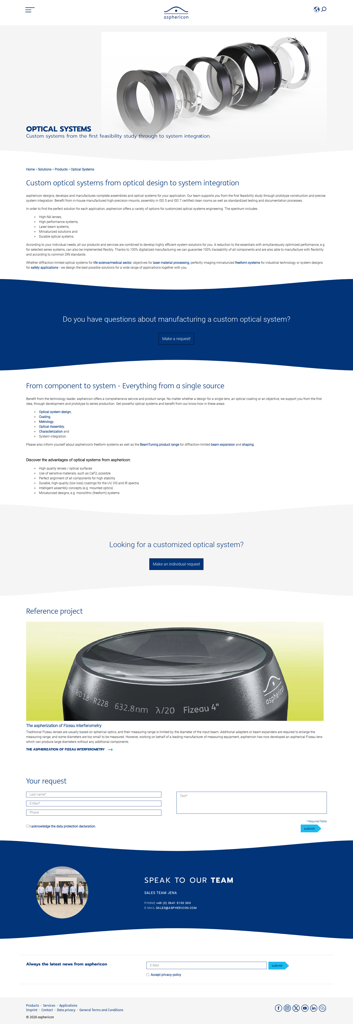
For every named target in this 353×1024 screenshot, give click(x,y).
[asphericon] (176, 18)
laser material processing (171, 263)
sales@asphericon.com (176, 907)
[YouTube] (305, 1011)
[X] (297, 1011)
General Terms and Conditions (101, 1010)
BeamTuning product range (159, 444)
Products (61, 169)
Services (49, 1005)
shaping (248, 444)
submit (309, 828)
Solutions (45, 169)
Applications (68, 1005)
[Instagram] (288, 1011)
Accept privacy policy (166, 975)
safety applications (44, 267)
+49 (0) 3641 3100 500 (173, 903)
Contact (47, 1010)
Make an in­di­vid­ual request (176, 564)
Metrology (46, 422)
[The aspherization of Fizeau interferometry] (175, 720)
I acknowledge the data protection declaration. (63, 826)
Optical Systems (82, 169)
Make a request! (176, 338)
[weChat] (323, 1011)
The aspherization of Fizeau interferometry (66, 749)
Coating (44, 417)
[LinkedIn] (314, 1011)
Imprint (31, 1010)
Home (30, 169)
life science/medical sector (112, 263)
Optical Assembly (51, 427)
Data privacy (66, 1010)
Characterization (51, 431)
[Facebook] (279, 1011)
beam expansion (223, 444)
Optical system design (55, 412)
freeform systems (247, 263)
